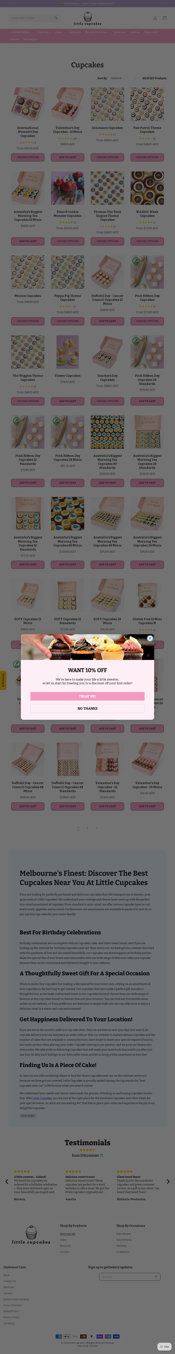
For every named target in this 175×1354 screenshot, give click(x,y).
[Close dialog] (150, 638)
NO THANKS (88, 708)
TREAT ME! (87, 696)
